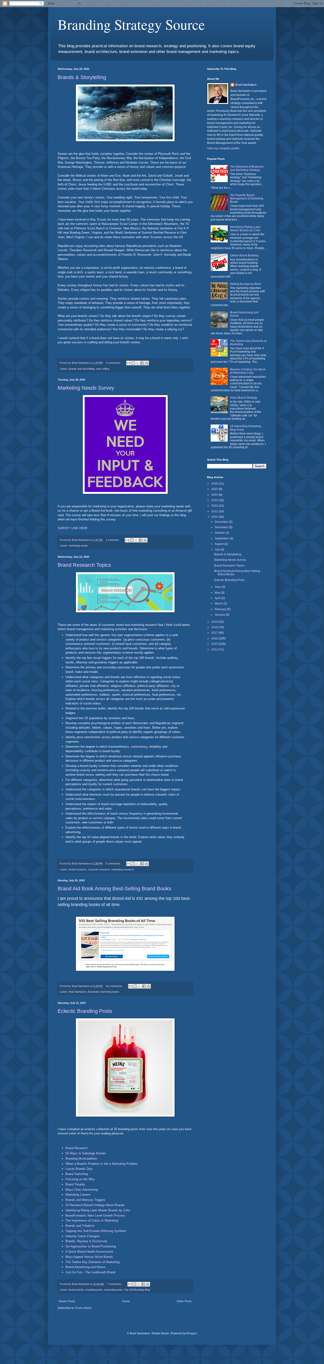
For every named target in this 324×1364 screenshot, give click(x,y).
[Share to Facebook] (142, 363)
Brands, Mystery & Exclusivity (86, 1241)
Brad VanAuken (77, 991)
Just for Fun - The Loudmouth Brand (90, 1272)
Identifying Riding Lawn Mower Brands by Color (97, 1210)
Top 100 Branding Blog (137, 1289)
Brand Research (76, 1148)
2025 (215, 489)
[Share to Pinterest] (146, 363)
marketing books (109, 991)
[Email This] (128, 363)
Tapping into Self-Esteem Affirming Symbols (95, 1231)
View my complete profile (223, 148)
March (219, 603)
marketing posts (113, 1289)
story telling (102, 368)
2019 (215, 621)
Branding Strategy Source (131, 24)
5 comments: (113, 863)
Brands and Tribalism (80, 1225)
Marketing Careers (78, 1194)
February (221, 609)
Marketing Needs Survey (86, 388)
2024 (215, 494)
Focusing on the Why (80, 1179)
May (218, 592)
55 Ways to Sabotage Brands (85, 1153)
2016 (215, 638)
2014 (215, 649)
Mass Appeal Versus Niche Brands (89, 1257)
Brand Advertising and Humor (85, 1267)
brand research (77, 869)
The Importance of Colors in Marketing (91, 1220)
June (218, 587)
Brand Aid (93, 991)
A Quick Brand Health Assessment (89, 1251)
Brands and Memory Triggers (85, 1200)
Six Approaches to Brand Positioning (90, 1246)
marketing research (122, 869)
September (222, 538)
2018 (215, 627)
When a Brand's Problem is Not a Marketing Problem (101, 1164)
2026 (215, 483)
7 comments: (115, 1284)
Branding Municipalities (81, 1158)
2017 (215, 632)
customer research (99, 869)
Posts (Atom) (83, 1308)
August (219, 544)
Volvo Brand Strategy (243, 397)
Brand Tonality (75, 1184)
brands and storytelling (82, 368)
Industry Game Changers (82, 1236)
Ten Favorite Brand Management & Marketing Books (246, 199)
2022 (215, 505)
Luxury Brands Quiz (79, 1168)
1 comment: (113, 539)
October (220, 532)
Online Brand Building (244, 255)
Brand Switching (76, 1174)
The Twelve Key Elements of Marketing (92, 1262)
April (218, 598)
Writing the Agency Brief (245, 284)
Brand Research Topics (84, 565)
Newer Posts (67, 1301)
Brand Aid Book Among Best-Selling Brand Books (114, 889)
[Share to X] (137, 363)
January (220, 614)
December (222, 522)
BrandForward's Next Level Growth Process (95, 1215)
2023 (215, 500)
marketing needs (78, 545)
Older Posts (184, 1301)
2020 (215, 517)
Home (126, 1301)
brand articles (76, 1289)
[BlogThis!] (133, 363)
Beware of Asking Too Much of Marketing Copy (248, 371)
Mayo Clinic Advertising (81, 1189)
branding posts (94, 1289)
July (218, 549)
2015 (215, 644)
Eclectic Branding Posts (85, 1011)
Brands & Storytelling (82, 77)
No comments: (114, 986)
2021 (215, 511)
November (222, 527)
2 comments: (113, 362)
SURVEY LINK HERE (73, 528)
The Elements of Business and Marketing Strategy (247, 168)
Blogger (192, 1333)
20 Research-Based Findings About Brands (95, 1205)
